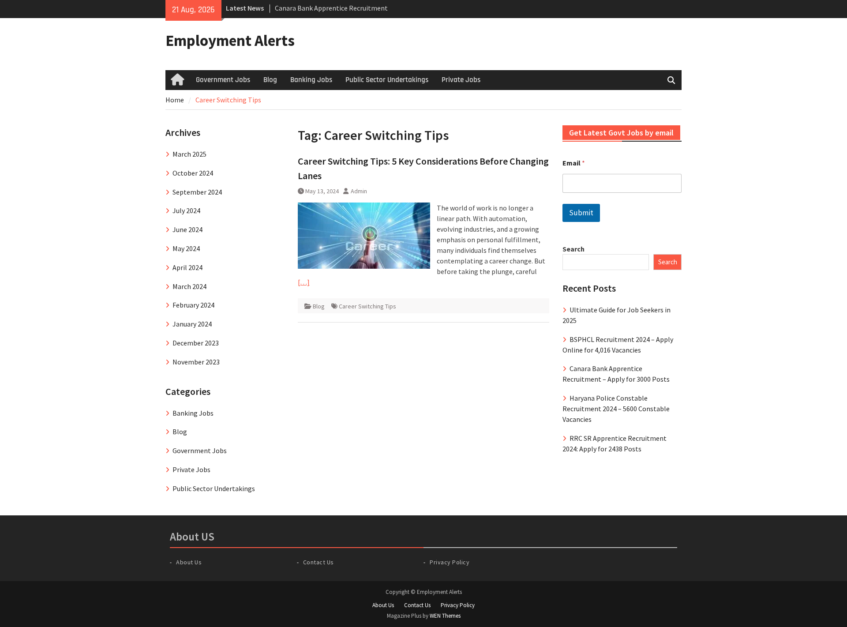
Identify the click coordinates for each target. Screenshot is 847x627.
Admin (359, 191)
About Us (189, 562)
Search (573, 248)
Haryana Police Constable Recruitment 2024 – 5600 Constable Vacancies (616, 409)
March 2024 (189, 286)
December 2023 (195, 342)
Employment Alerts (230, 40)
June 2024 (187, 229)
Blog (270, 80)
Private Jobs (461, 80)
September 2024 (197, 192)
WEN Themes (445, 615)
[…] (304, 282)
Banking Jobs (311, 80)
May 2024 (186, 248)
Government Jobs (223, 80)
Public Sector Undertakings (386, 80)
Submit (581, 213)
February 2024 (193, 304)
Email (573, 163)
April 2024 (187, 267)
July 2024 (186, 210)
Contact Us (318, 562)
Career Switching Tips (367, 306)
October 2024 (192, 173)
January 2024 (192, 323)
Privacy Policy (449, 562)
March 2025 (189, 154)
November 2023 (196, 361)
